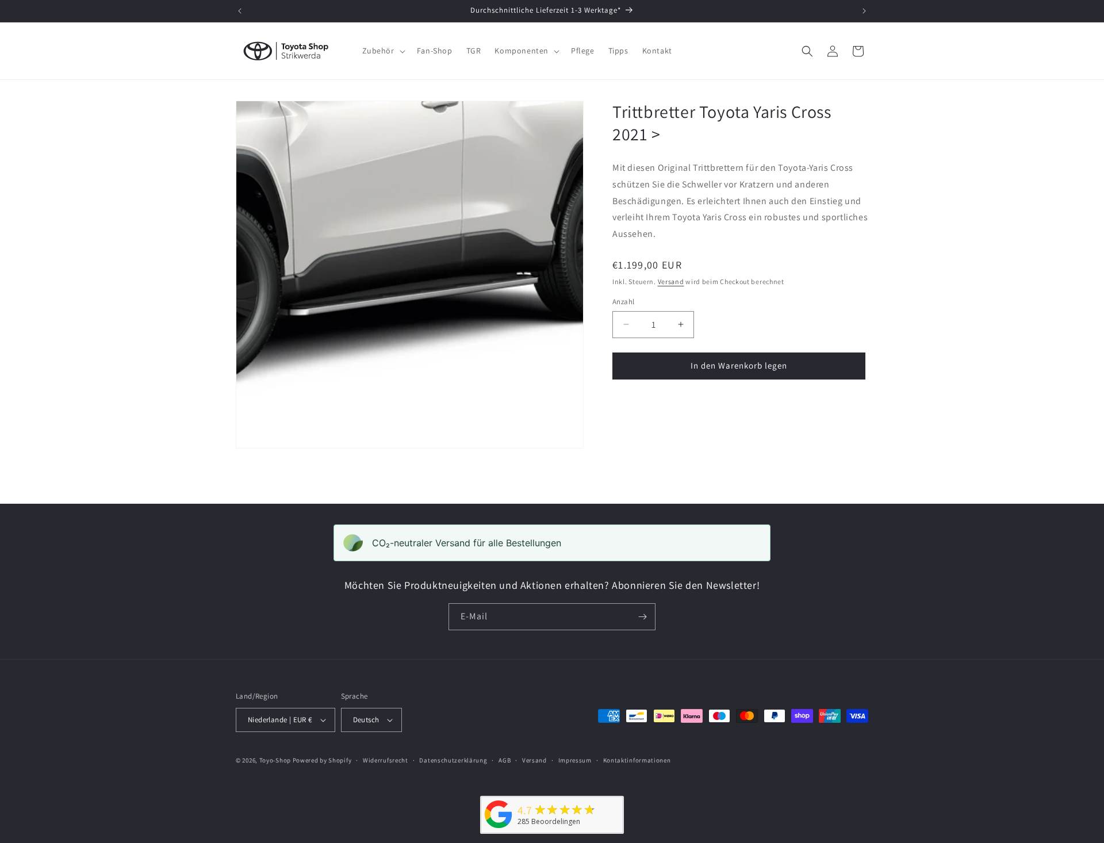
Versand (671, 281)
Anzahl (623, 301)
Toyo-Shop (275, 760)
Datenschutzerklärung (453, 760)
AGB (505, 760)
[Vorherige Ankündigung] (239, 11)
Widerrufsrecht (385, 760)
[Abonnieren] (642, 616)
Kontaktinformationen (637, 760)
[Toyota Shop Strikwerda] (498, 828)
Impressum (575, 760)
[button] (382, 51)
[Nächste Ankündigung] (864, 11)
